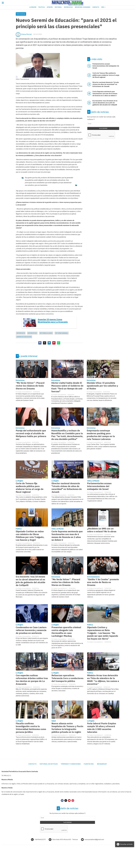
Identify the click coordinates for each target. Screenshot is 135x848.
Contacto (95, 7)
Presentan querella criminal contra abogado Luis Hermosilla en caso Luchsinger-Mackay (66, 631)
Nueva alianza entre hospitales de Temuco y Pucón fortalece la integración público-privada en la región (67, 727)
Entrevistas (68, 7)
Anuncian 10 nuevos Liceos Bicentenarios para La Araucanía (53, 320)
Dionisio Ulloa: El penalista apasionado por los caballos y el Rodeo (102, 385)
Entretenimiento (93, 577)
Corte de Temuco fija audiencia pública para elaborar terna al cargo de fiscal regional (29, 487)
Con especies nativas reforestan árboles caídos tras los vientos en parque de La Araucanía (32, 679)
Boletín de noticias (98, 111)
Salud (54, 721)
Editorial (58, 7)
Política (41, 7)
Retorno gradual (61, 333)
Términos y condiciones (71, 764)
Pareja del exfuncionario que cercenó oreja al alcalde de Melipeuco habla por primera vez (31, 435)
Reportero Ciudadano (82, 7)
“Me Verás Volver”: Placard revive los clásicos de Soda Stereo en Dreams (30, 385)
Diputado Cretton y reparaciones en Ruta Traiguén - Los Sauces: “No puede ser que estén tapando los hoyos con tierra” (102, 633)
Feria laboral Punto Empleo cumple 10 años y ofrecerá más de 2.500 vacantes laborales (101, 727)
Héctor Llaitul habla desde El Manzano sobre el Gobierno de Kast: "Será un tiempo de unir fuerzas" (67, 387)
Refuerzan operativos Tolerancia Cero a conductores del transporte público (67, 678)
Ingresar (103, 764)
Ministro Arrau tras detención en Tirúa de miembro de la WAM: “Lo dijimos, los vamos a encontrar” (103, 679)
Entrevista (21, 333)
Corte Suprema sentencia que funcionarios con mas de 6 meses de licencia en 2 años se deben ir (67, 535)
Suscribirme (103, 128)
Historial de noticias (49, 764)
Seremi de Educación (24, 337)
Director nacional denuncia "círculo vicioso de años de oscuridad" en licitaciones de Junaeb (67, 487)
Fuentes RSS (89, 764)
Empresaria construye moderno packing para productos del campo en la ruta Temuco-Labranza (101, 435)
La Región (32, 7)
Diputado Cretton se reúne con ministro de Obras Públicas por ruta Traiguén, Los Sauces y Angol (30, 535)
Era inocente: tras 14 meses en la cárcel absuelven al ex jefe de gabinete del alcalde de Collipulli (30, 581)
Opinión (50, 7)
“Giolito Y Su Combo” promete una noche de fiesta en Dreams (103, 582)
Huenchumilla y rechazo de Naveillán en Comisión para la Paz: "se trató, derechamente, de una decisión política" (67, 435)
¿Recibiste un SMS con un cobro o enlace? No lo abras (101, 530)
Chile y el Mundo (93, 481)
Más (102, 7)
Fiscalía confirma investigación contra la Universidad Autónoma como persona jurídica (31, 727)
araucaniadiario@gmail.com (94, 839)
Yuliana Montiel (26, 34)
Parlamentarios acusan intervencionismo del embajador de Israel (99, 486)
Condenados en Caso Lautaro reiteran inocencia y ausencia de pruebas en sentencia (31, 630)
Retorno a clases (46, 333)
